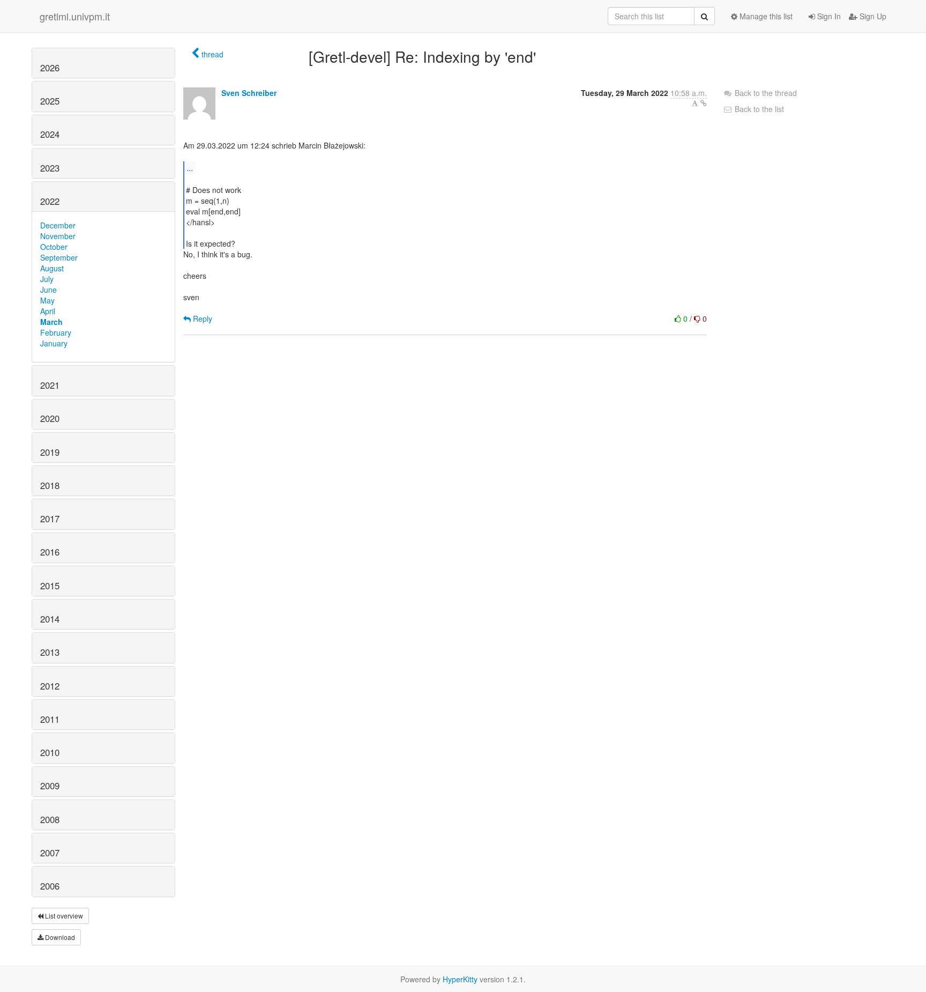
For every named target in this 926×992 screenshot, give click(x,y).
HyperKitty (460, 979)
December (58, 225)
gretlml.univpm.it (75, 16)
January (54, 343)
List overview (63, 915)
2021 (49, 385)
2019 (49, 452)
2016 (49, 551)
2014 (49, 618)
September (59, 257)
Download (59, 937)
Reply (201, 318)
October (54, 246)
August (52, 268)
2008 (49, 819)
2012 (49, 685)
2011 (49, 719)
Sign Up (871, 16)
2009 (49, 785)
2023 (49, 167)
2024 (49, 134)
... (189, 167)
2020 (49, 418)
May (47, 300)
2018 (49, 485)
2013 (49, 652)
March (51, 321)
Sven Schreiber (249, 92)
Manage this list (765, 16)
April (47, 311)
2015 (49, 585)
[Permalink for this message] (703, 103)
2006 (49, 885)
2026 (49, 67)
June (48, 289)
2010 (49, 752)
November (58, 236)
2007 (49, 852)
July (47, 278)
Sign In (828, 16)
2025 (49, 100)
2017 (49, 518)
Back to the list (758, 108)
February (55, 332)
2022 (49, 201)
